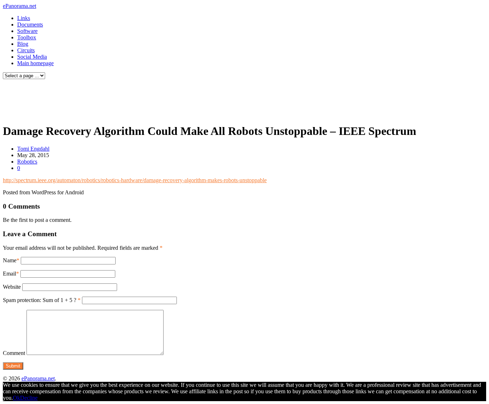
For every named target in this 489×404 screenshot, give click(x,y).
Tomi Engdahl (33, 149)
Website (12, 287)
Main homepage (35, 63)
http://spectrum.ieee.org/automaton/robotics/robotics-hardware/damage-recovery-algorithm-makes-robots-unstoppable (135, 180)
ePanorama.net (19, 6)
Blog (22, 44)
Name (9, 260)
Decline (29, 398)
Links (23, 18)
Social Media (32, 57)
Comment (14, 353)
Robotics (27, 162)
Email (9, 274)
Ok (16, 398)
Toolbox (26, 37)
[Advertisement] (137, 99)
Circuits (26, 50)
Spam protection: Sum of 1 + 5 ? (39, 300)
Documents (30, 24)
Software (27, 31)
